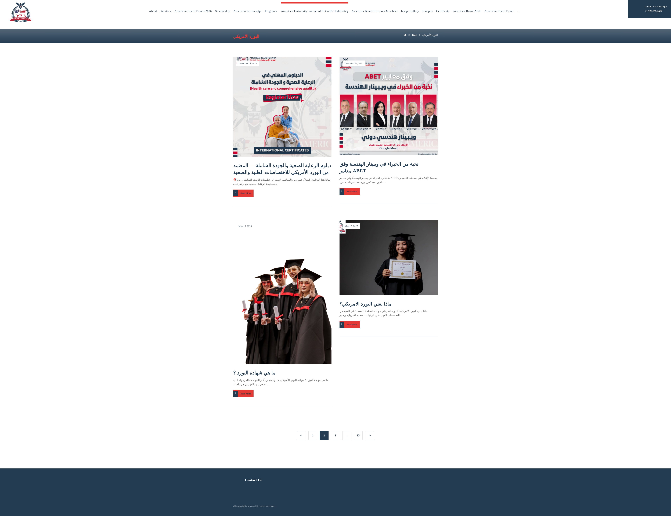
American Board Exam (499, 11)
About (153, 11)
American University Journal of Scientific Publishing (314, 11)
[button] (519, 11)
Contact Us (253, 480)
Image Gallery (410, 11)
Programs (271, 11)
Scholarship (222, 11)
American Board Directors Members (375, 11)
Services (165, 11)
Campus (428, 11)
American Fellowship (247, 11)
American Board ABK (467, 11)
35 (358, 435)
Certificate (442, 11)
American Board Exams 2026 (193, 11)
